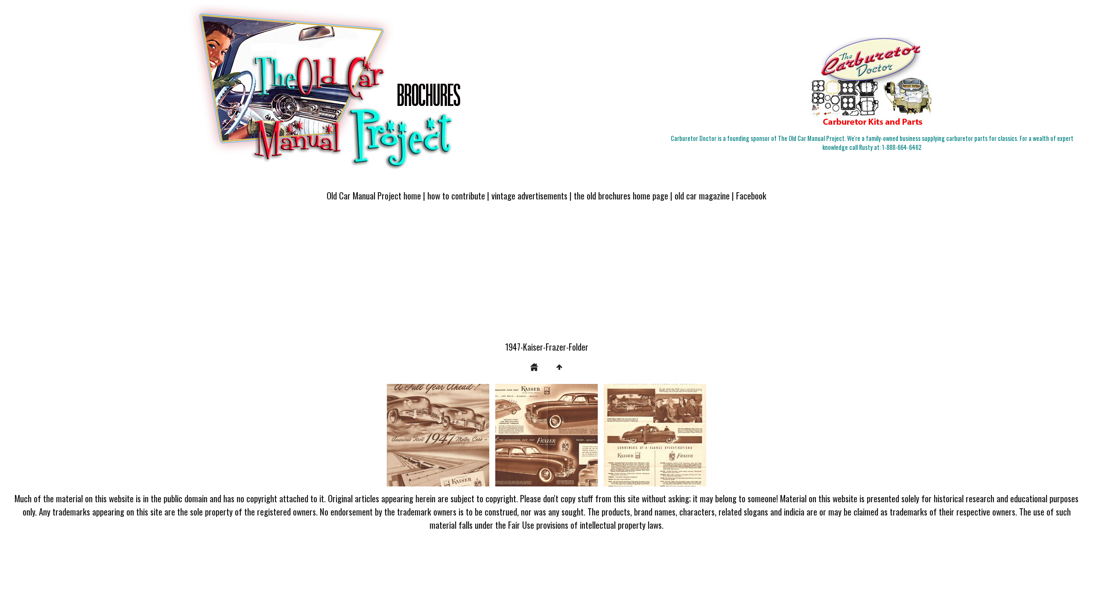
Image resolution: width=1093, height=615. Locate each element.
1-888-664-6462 (901, 147)
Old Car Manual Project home (374, 195)
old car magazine (702, 195)
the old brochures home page (621, 195)
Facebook (751, 195)
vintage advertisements (529, 195)
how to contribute (456, 195)
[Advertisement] (546, 276)
